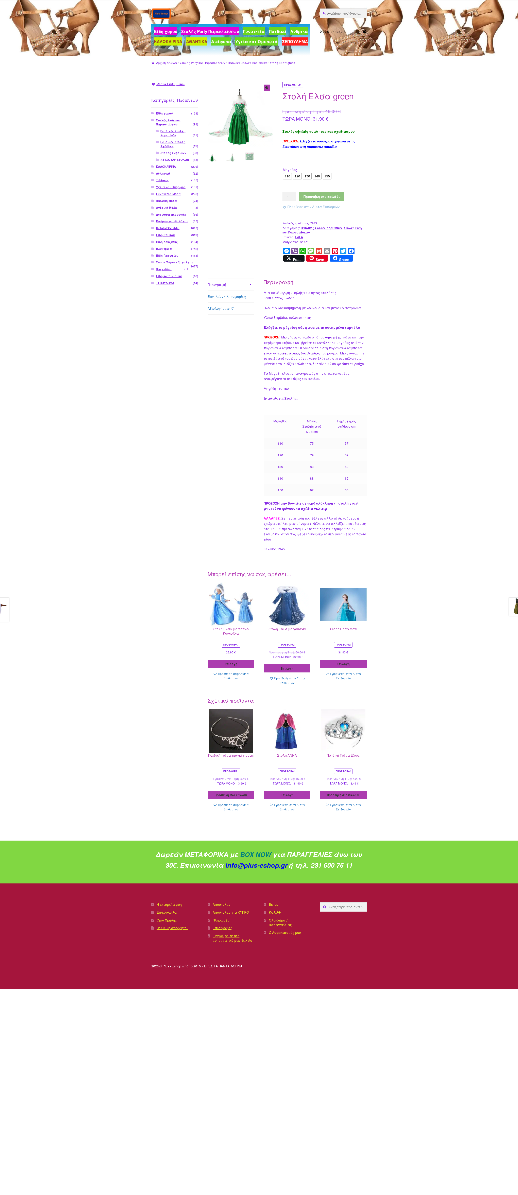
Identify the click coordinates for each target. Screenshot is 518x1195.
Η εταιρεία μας (169, 904)
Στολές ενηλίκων (173, 153)
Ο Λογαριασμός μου (285, 932)
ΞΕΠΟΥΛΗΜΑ (165, 283)
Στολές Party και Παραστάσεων (202, 63)
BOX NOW (255, 854)
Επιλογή (230, 664)
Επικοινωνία (167, 912)
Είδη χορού (164, 113)
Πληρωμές (221, 920)
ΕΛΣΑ (299, 237)
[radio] (287, 176)
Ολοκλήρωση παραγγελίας (280, 922)
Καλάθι (275, 912)
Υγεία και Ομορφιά (171, 187)
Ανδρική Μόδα (166, 208)
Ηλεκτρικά (164, 249)
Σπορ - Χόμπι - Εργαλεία (174, 262)
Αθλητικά (163, 173)
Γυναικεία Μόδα (168, 194)
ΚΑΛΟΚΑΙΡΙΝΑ (166, 166)
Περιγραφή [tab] (217, 284)
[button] (267, 88)
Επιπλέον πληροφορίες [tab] (227, 296)
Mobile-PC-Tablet (167, 228)
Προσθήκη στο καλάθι (322, 196)
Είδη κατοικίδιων (169, 276)
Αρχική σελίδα (166, 63)
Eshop (273, 904)
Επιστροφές (222, 928)
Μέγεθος (290, 169)
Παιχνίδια (164, 269)
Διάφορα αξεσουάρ (171, 214)
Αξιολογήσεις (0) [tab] (221, 308)
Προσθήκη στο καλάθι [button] (231, 795)
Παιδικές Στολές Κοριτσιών (247, 63)
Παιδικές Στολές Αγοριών (172, 144)
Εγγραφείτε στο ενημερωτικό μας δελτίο (232, 938)
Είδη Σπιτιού (165, 235)
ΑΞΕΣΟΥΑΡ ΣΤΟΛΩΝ (174, 160)
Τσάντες (162, 180)
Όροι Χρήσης (167, 920)
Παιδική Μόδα (166, 201)
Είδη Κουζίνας (167, 242)
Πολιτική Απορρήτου (172, 928)
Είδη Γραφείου (167, 255)
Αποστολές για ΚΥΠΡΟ (231, 912)
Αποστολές (221, 904)
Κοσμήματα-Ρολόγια (172, 221)
